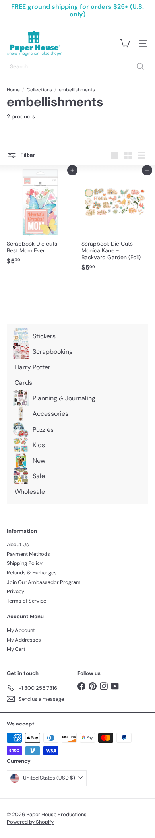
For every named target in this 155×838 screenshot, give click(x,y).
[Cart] (125, 43)
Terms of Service (26, 600)
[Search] (140, 66)
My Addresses (24, 639)
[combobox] (77, 66)
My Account (21, 630)
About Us (18, 544)
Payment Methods (28, 554)
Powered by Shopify (30, 822)
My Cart (16, 649)
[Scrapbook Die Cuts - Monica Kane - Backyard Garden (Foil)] (114, 222)
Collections (39, 90)
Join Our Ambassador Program (44, 582)
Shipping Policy (25, 563)
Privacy (15, 591)
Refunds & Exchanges (32, 572)
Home (13, 90)
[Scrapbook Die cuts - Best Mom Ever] (40, 219)
